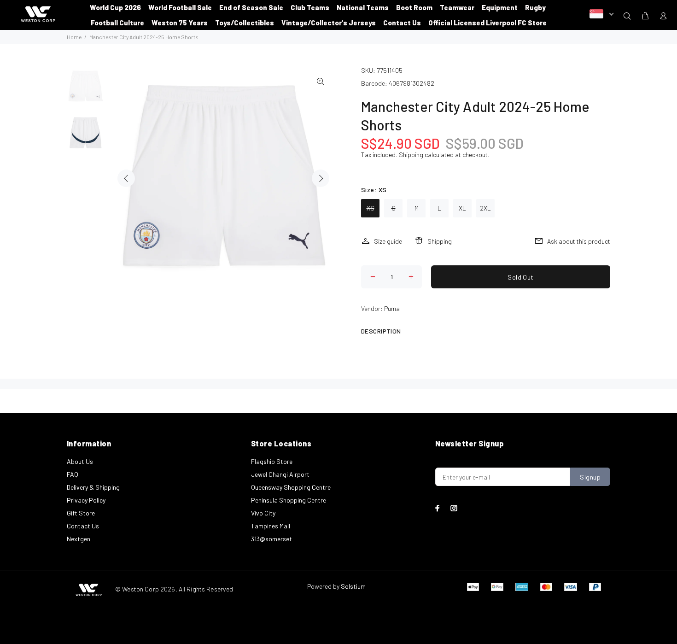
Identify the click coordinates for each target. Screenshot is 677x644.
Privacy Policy (86, 500)
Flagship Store (271, 461)
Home (74, 37)
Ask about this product (578, 241)
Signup (590, 477)
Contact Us (83, 526)
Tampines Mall (270, 526)
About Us (80, 461)
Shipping (411, 154)
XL (462, 208)
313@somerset (271, 539)
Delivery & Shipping (93, 487)
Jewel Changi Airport (280, 474)
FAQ (72, 474)
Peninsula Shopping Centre (288, 500)
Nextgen (78, 539)
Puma (392, 308)
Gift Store (81, 513)
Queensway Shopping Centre (291, 487)
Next (320, 178)
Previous (126, 178)
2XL (485, 208)
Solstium (353, 586)
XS (370, 208)
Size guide (388, 241)
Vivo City (263, 513)
